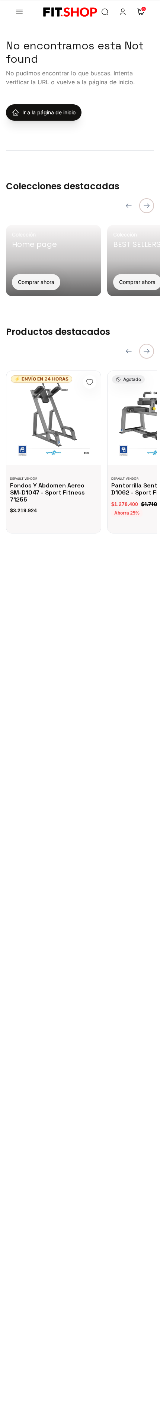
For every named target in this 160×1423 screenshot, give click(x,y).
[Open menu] (19, 11)
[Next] (146, 205)
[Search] (104, 11)
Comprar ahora (36, 282)
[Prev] (128, 205)
